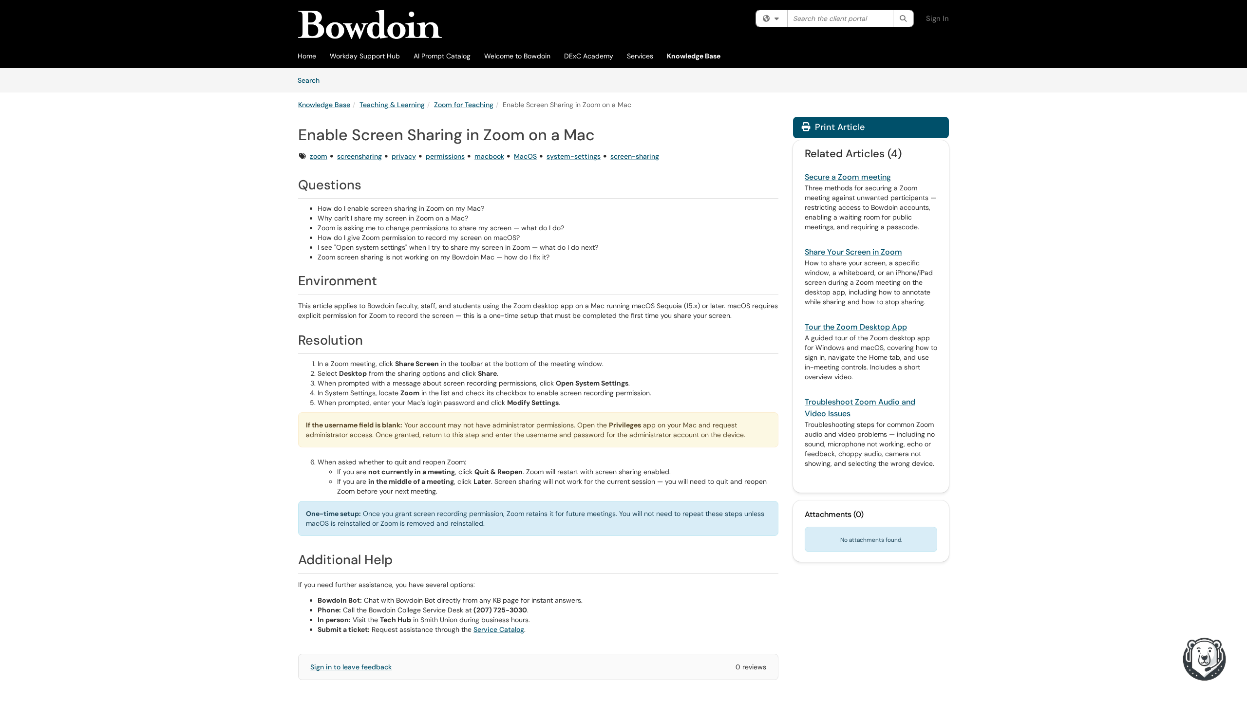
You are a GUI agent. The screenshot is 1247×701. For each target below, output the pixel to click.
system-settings (574, 156)
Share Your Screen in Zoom (853, 252)
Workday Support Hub (365, 56)
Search (312, 80)
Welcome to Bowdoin (517, 56)
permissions (445, 156)
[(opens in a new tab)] (370, 24)
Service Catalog (498, 629)
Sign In (937, 18)
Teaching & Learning (392, 104)
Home (307, 56)
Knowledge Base (693, 56)
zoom (318, 156)
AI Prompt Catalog (442, 56)
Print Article (838, 127)
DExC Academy (588, 56)
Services (640, 56)
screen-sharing (634, 156)
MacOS (525, 156)
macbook (489, 156)
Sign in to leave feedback (351, 667)
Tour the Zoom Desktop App (856, 327)
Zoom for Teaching (463, 104)
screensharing (359, 156)
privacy (404, 156)
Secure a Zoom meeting (848, 177)
